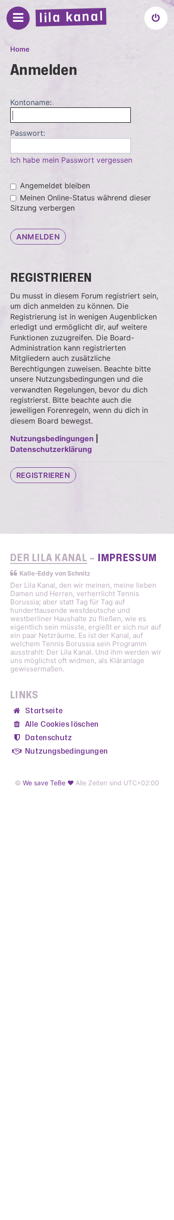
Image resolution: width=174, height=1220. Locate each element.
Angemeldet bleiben (54, 185)
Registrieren (43, 475)
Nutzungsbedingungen (52, 438)
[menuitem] (156, 18)
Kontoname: (31, 102)
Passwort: (27, 133)
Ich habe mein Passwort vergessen (71, 160)
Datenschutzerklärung (51, 449)
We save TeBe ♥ (48, 783)
